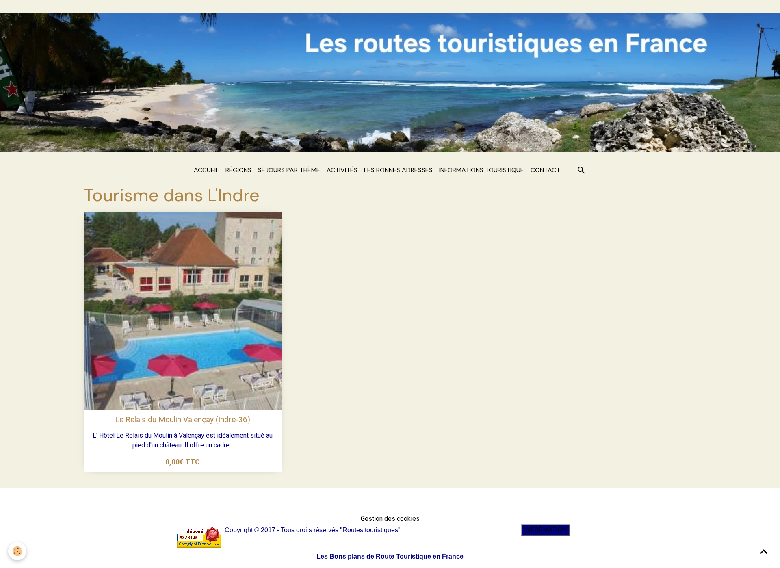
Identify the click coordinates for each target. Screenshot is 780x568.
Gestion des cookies (390, 518)
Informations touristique (481, 170)
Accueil (206, 170)
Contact (545, 170)
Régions (238, 170)
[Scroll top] (764, 552)
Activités (342, 170)
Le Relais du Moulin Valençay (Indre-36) (182, 419)
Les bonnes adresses (398, 170)
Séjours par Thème (289, 170)
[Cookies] (17, 551)
